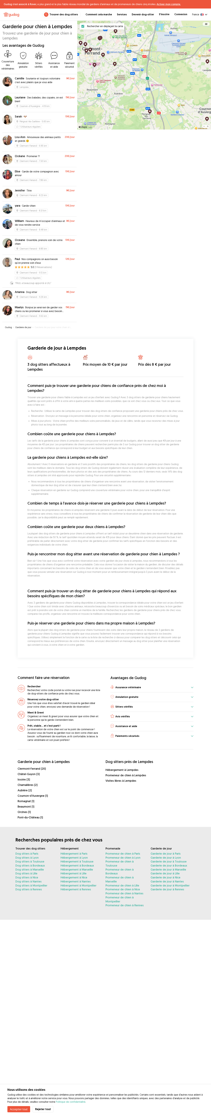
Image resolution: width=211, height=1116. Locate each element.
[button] (151, 687)
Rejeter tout (43, 1109)
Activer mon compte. (169, 4)
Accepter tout (19, 1109)
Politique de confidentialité (70, 1101)
